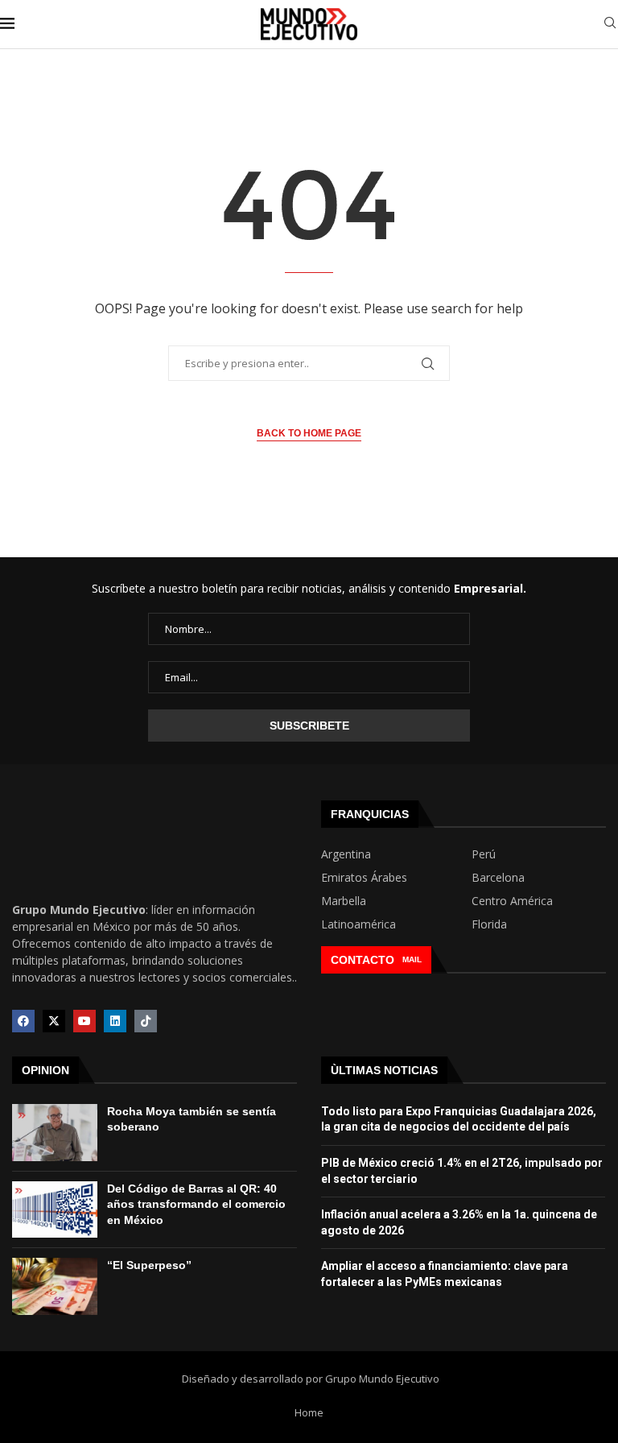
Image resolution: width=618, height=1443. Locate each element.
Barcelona (498, 877)
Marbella (343, 901)
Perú (484, 854)
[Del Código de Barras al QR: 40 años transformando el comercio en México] (54, 1209)
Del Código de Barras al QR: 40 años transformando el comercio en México (196, 1204)
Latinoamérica (358, 924)
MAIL (412, 959)
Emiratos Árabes (364, 877)
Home (309, 1412)
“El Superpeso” (149, 1265)
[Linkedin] (115, 1021)
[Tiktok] (145, 1021)
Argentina (346, 854)
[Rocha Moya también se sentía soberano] (54, 1132)
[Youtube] (84, 1021)
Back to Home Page (309, 433)
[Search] (610, 24)
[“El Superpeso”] (54, 1286)
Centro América (512, 901)
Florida (489, 924)
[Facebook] (23, 1021)
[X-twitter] (54, 1021)
